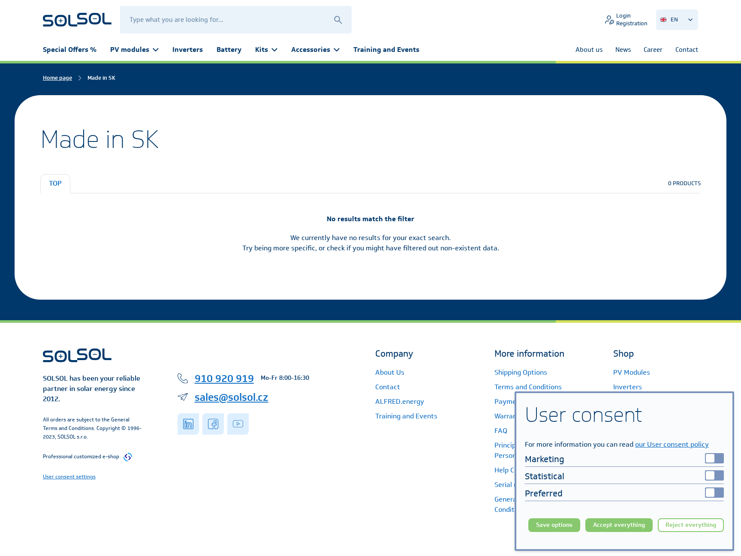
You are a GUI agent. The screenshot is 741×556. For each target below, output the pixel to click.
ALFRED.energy (399, 401)
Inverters (187, 49)
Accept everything (619, 524)
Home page (57, 78)
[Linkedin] (188, 424)
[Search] (338, 19)
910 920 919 (224, 378)
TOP (55, 183)
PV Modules (631, 372)
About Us (389, 372)
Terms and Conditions (528, 387)
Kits (261, 49)
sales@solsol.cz (231, 397)
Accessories (310, 49)
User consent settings (69, 476)
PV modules (129, 49)
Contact (387, 387)
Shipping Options (520, 372)
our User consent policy (672, 444)
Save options (554, 524)
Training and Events (386, 49)
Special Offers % (69, 49)
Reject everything (691, 524)
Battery (229, 49)
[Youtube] (238, 424)
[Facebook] (213, 424)
